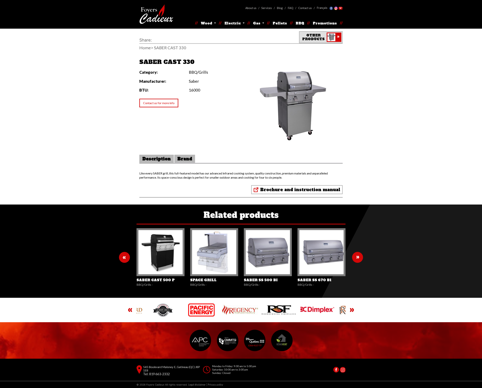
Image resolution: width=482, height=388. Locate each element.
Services (266, 8)
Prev (124, 257)
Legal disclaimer (197, 384)
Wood (207, 23)
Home (145, 48)
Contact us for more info (159, 103)
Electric (233, 23)
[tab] (156, 159)
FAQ (290, 8)
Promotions (325, 23)
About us (250, 8)
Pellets (280, 23)
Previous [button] (130, 310)
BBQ (300, 23)
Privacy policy (215, 384)
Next (357, 257)
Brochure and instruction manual (300, 189)
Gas (257, 23)
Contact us (305, 8)
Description (156, 159)
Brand (184, 159)
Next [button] (352, 310)
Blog (280, 8)
